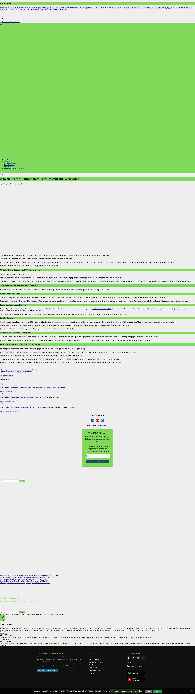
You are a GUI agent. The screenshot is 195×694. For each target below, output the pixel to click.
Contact (91, 673)
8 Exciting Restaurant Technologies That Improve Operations (19, 370)
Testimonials (8, 166)
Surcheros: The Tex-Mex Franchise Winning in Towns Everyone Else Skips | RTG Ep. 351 (29, 575)
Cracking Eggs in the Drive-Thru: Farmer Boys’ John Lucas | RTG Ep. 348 (24, 581)
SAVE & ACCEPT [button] (6, 645)
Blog (1, 174)
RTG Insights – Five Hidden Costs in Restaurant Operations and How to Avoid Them (29, 397)
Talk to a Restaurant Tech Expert (14, 168)
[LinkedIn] (128, 658)
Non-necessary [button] (5, 639)
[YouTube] (133, 658)
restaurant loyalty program (113, 322)
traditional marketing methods (101, 309)
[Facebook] (138, 658)
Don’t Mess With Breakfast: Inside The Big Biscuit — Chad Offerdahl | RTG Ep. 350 (27, 577)
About (6, 161)
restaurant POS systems (28, 301)
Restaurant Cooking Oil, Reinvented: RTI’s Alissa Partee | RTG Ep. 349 (23, 579)
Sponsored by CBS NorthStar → (47, 670)
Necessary (5, 634)
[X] (143, 658)
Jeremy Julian (4, 391)
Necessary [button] (3, 632)
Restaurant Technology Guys (9, 598)
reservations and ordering (74, 290)
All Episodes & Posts (96, 662)
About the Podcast (95, 659)
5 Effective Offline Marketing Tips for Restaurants (16, 372)
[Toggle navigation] (1, 24)
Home (6, 159)
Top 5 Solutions (9, 165)
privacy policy (55, 614)
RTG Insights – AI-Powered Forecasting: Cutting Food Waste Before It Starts (25, 583)
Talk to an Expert (94, 670)
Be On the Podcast (10, 163)
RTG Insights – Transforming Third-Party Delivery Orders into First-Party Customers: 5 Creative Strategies (37, 407)
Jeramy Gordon (7, 184)
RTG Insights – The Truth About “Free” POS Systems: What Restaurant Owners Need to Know (33, 387)
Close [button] (62, 614)
